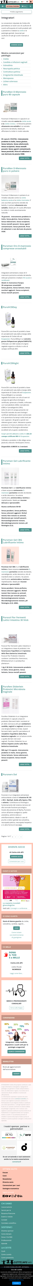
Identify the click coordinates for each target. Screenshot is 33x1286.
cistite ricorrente (22, 200)
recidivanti (5, 280)
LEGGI (16, 928)
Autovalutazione (13, 6)
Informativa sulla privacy (16, 1280)
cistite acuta (26, 121)
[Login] (27, 1)
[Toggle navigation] (2, 6)
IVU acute (26, 278)
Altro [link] (5, 84)
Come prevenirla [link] (7, 1258)
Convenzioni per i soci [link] (11, 1185)
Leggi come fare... (16, 973)
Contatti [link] (4, 1220)
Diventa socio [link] (8, 1182)
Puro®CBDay (10, 307)
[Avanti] (18, 837)
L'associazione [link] (6, 1207)
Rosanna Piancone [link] (8, 1213)
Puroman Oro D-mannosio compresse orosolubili (17, 247)
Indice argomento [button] (17, 12)
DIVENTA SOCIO (16, 846)
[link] (31, 1)
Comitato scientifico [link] (8, 1223)
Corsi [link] (5, 1176)
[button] (22, 1)
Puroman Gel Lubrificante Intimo (16, 462)
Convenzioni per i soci (16, 861)
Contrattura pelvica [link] (11, 71)
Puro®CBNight (11, 363)
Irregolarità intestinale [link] (13, 75)
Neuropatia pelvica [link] (11, 68)
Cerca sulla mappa (16, 1008)
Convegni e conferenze (18, 908)
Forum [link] (5, 1172)
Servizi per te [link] (6, 1210)
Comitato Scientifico (20, 1099)
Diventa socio (16, 45)
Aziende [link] (4, 1243)
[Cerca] (30, 6)
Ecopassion (5, 339)
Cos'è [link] (3, 1251)
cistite (21, 31)
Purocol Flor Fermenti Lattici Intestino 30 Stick (15, 618)
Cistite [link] (6, 59)
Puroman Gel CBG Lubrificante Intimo (13, 541)
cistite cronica (9, 124)
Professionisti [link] (6, 1240)
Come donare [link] (6, 1234)
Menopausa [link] (8, 78)
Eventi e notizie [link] (6, 1217)
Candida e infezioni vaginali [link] (15, 62)
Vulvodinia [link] (7, 65)
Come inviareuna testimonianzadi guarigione (16, 934)
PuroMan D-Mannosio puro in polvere (14, 169)
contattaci (16, 1162)
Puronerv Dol (10, 774)
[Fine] (21, 837)
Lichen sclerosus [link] (10, 81)
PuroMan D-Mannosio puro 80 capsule (14, 93)
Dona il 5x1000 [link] (6, 1237)
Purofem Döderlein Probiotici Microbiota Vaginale (14, 689)
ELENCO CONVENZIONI (16, 1052)
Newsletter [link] (7, 1179)
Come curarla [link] (6, 1254)
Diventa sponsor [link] (7, 1231)
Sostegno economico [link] (11, 1188)
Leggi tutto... (25, 158)
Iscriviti (16, 1074)
